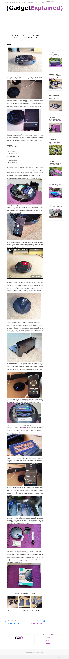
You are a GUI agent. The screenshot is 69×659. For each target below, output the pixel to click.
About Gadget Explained (14, 2)
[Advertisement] (32, 22)
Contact (24, 2)
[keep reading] (51, 78)
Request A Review (31, 2)
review (25, 33)
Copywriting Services (41, 2)
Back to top (60, 657)
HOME (6, 2)
